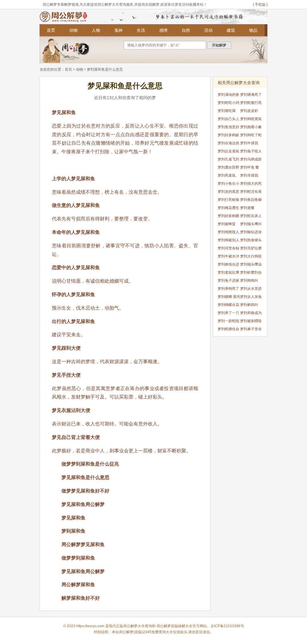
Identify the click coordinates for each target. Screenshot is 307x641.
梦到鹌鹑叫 (249, 305)
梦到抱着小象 (251, 127)
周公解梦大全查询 (137, 626)
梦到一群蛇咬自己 (228, 322)
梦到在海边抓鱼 (228, 144)
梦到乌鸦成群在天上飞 (251, 160)
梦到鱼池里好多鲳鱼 (228, 128)
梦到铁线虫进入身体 (228, 265)
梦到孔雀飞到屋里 (228, 160)
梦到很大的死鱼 (251, 184)
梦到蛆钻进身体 (251, 233)
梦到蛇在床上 (251, 216)
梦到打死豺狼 (228, 200)
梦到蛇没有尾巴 (251, 193)
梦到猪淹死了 (251, 95)
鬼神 (118, 30)
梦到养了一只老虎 (228, 314)
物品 (253, 30)
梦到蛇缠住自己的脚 (228, 330)
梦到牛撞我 (249, 143)
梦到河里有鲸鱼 (228, 249)
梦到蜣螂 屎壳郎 (229, 298)
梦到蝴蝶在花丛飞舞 (228, 306)
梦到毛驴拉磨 (251, 248)
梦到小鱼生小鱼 (228, 184)
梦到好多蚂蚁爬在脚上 (228, 136)
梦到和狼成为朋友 (251, 314)
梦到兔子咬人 (251, 151)
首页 (51, 30)
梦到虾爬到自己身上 (251, 273)
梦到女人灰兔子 (251, 298)
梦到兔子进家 (228, 280)
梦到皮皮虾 (249, 111)
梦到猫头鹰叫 (251, 224)
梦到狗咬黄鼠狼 (251, 120)
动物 (73, 30)
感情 (163, 30)
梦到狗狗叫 (249, 280)
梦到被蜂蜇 (227, 224)
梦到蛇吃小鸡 (228, 103)
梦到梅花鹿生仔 (228, 209)
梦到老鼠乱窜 (228, 272)
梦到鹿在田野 (228, 167)
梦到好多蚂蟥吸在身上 (228, 217)
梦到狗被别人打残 (228, 241)
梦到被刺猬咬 (251, 321)
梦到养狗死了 (228, 289)
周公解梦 (163, 626)
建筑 (231, 30)
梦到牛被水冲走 (228, 257)
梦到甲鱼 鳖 (249, 167)
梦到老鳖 (247, 208)
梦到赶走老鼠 (228, 151)
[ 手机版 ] (260, 4)
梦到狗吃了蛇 (251, 135)
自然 (186, 30)
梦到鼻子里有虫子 (251, 330)
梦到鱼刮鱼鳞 (251, 200)
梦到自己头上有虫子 (228, 120)
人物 (96, 30)
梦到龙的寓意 (228, 192)
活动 (208, 30)
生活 (141, 30)
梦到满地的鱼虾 (228, 96)
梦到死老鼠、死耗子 (228, 176)
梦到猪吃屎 (227, 111)
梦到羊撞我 (249, 175)
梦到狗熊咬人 (228, 232)
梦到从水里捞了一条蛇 (251, 290)
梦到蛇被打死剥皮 (251, 104)
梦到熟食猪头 (251, 240)
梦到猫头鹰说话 (251, 265)
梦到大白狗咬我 (251, 257)
